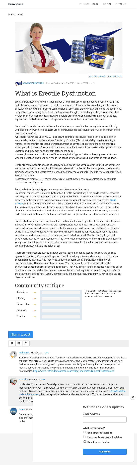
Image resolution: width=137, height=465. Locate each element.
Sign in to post (20, 334)
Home (11, 14)
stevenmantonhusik (33, 83)
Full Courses (88, 4)
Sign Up (121, 4)
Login (107, 4)
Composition (23, 304)
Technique (22, 292)
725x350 (93, 76)
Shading (21, 298)
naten (22, 409)
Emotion (21, 316)
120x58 (111, 76)
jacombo (23, 379)
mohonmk (24, 352)
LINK (47, 353)
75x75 (119, 76)
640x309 (102, 76)
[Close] (132, 397)
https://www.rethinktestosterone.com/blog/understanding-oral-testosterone (73, 371)
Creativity (22, 310)
